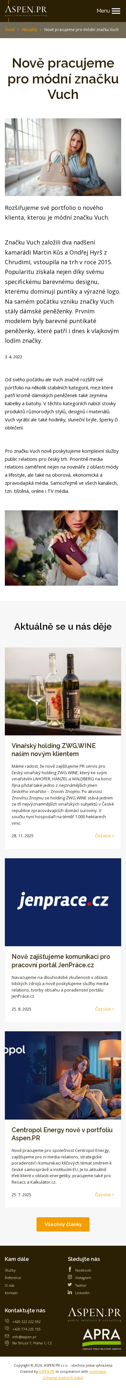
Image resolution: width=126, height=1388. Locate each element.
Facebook (83, 1270)
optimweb (97, 1371)
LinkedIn (82, 1293)
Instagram (83, 1277)
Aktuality (29, 29)
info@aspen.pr (24, 1337)
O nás (9, 1285)
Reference (13, 1277)
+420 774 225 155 (26, 1329)
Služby (10, 1270)
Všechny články (63, 1224)
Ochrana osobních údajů (63, 1377)
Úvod (10, 29)
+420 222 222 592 (26, 1321)
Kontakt (11, 1293)
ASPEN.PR (47, 1371)
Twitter (80, 1285)
